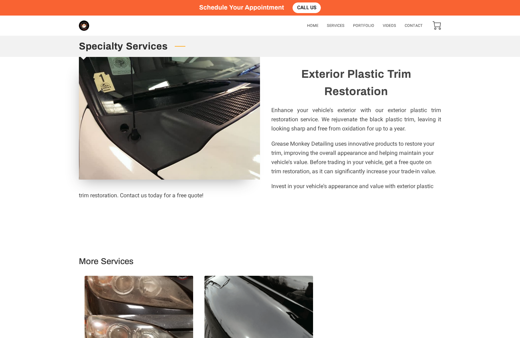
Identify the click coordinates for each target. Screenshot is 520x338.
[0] (437, 25)
